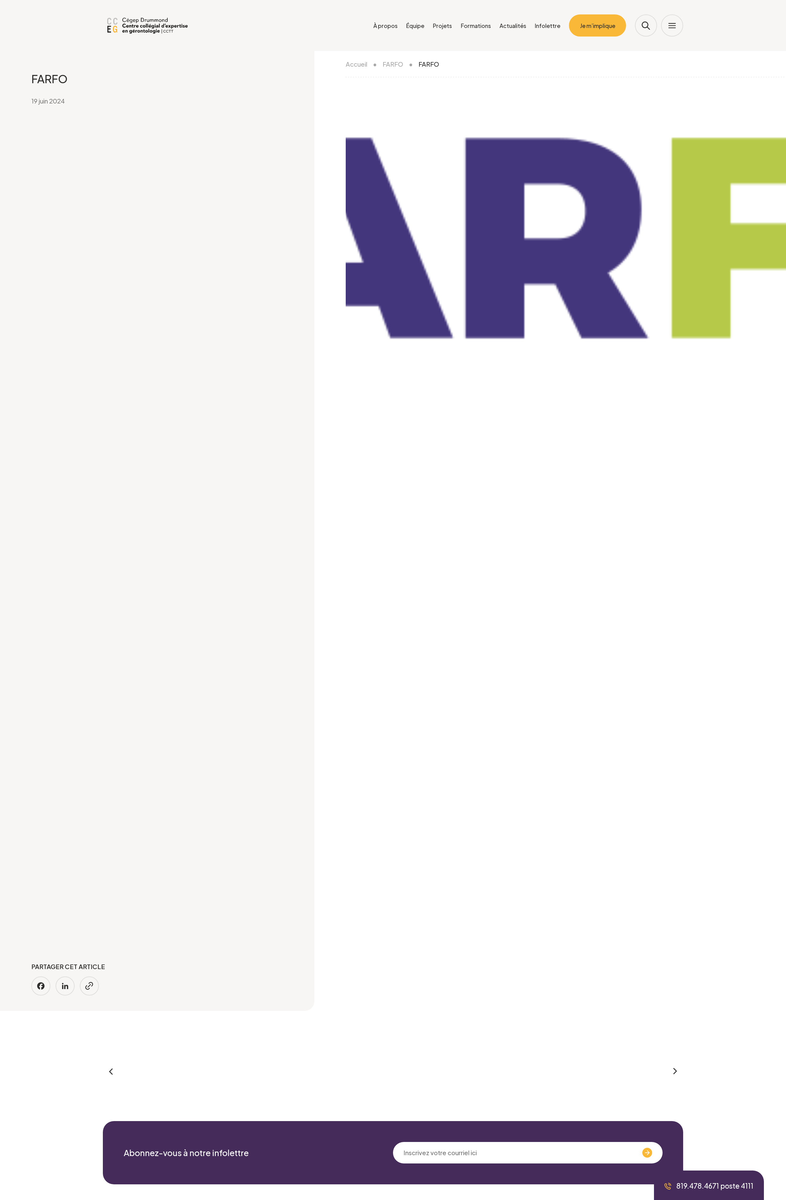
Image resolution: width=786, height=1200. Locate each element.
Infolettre (547, 25)
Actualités (513, 25)
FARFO (393, 64)
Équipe (415, 25)
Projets (442, 25)
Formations (476, 25)
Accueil (356, 64)
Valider (627, 1152)
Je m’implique (597, 25)
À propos (385, 25)
